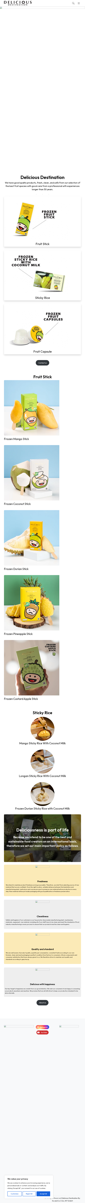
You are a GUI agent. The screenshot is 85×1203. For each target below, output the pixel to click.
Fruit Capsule (42, 219)
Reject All (29, 1194)
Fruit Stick (42, 112)
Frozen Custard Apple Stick (21, 567)
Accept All (43, 1194)
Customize (14, 1194)
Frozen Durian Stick (16, 437)
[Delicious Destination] (18, 3)
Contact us (42, 231)
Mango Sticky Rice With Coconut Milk (42, 611)
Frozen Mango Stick (16, 307)
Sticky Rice (42, 165)
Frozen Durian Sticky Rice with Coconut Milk (42, 676)
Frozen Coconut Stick (17, 371)
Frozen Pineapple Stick (18, 501)
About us (42, 870)
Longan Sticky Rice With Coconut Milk (42, 644)
